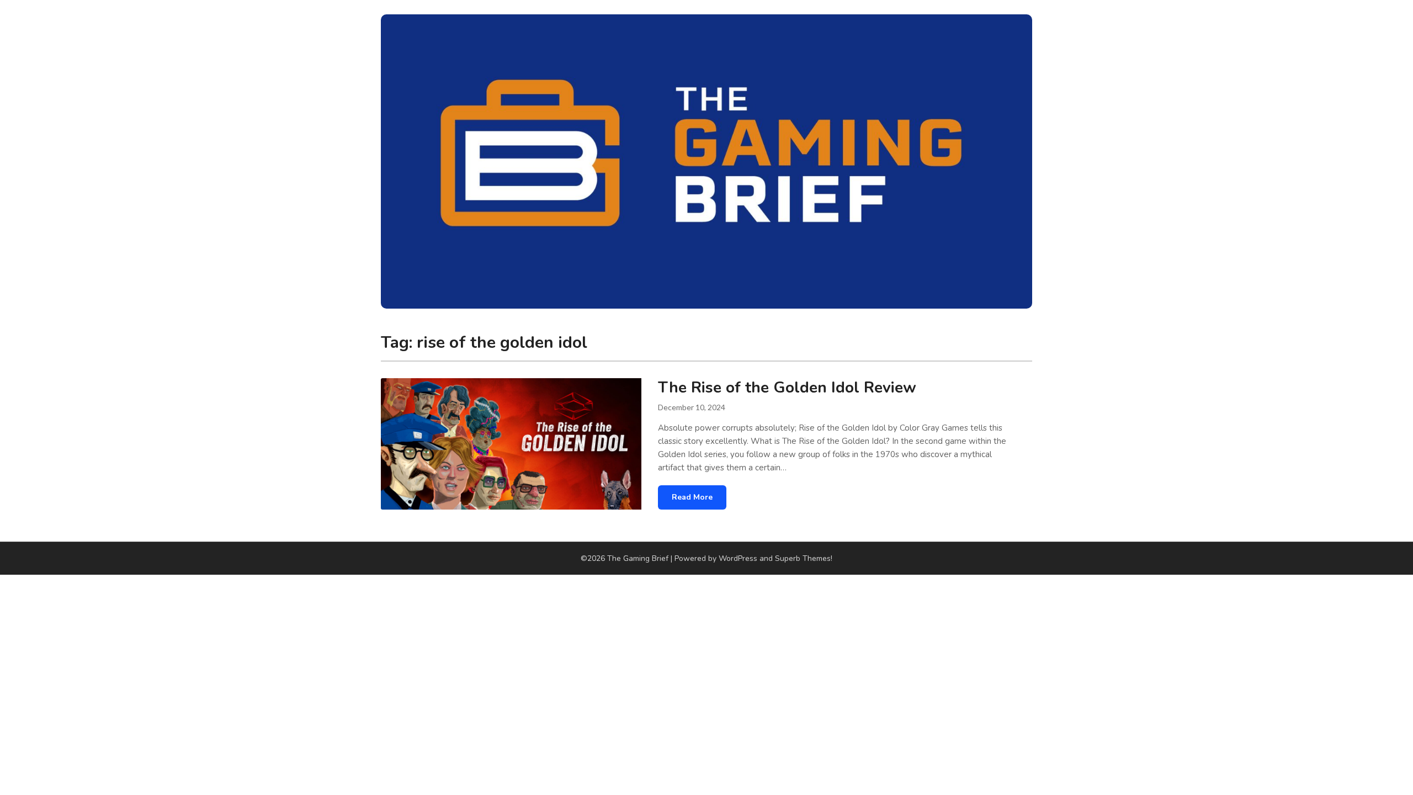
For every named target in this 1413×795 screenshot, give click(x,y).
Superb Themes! (803, 558)
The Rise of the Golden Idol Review (787, 387)
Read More (692, 497)
